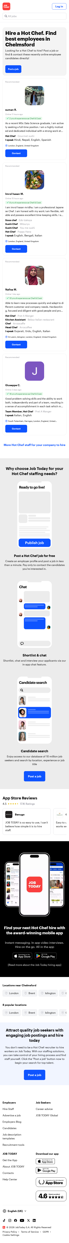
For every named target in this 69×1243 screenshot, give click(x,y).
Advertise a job (12, 1115)
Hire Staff (8, 1108)
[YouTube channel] (22, 1220)
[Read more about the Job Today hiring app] (34, 964)
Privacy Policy (10, 1231)
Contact (16, 153)
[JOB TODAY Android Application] (45, 956)
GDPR (46, 1231)
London (14, 993)
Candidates (10, 1128)
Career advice (44, 1108)
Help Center (10, 1179)
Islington (50, 993)
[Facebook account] (15, 1220)
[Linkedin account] (34, 1220)
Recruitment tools (13, 1144)
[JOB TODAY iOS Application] (22, 956)
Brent (32, 993)
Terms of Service (30, 1231)
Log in (59, 6)
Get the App (10, 1160)
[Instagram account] (9, 1220)
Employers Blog (12, 1121)
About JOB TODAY (13, 1166)
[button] (34, 119)
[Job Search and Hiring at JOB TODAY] (6, 6)
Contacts (8, 1172)
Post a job (13, 69)
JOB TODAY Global (47, 1115)
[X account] (28, 1220)
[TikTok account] (4, 1220)
